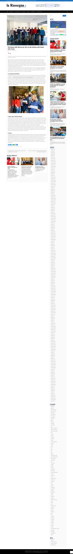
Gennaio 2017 (53, 324)
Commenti (52, 437)
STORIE (28, 11)
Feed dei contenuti (54, 541)
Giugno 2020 (53, 262)
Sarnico (52, 502)
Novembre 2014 (53, 364)
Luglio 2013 (53, 387)
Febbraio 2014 (53, 378)
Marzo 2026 (53, 157)
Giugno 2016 (53, 335)
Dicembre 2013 (53, 381)
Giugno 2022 (53, 225)
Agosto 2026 (53, 149)
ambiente (52, 421)
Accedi (52, 540)
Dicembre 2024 (53, 180)
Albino (52, 420)
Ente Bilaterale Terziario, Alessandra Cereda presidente (40, 168)
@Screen (52, 408)
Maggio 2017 (53, 318)
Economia (52, 443)
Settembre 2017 (53, 312)
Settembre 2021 (53, 239)
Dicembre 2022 (53, 216)
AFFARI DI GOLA (39, 11)
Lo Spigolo (52, 481)
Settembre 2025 (53, 166)
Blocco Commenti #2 (54, 429)
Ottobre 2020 (53, 256)
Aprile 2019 (53, 283)
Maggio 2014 (53, 373)
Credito (52, 440)
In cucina (52, 467)
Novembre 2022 (53, 218)
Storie (52, 514)
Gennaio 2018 (53, 306)
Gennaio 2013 (53, 396)
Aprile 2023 (53, 210)
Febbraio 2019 (53, 286)
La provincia (53, 475)
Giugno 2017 (53, 317)
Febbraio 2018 (53, 305)
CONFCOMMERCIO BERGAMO (32, 0)
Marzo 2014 (53, 376)
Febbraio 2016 (53, 341)
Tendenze (52, 516)
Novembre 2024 (53, 181)
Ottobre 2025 (53, 164)
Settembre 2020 (53, 257)
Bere (51, 426)
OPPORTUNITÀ (17, 11)
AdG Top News (53, 414)
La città (52, 473)
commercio (52, 438)
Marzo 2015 (53, 358)
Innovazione (53, 470)
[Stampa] (10, 54)
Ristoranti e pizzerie (54, 499)
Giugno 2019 (53, 280)
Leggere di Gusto (53, 478)
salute (52, 501)
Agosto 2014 (53, 369)
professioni (52, 496)
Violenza (21, 146)
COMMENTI (33, 11)
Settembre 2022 (53, 221)
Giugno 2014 (53, 372)
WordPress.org (53, 544)
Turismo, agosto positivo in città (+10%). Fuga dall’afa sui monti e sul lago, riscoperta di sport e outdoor (58, 103)
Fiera (51, 450)
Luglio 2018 (53, 297)
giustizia (52, 453)
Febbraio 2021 (53, 250)
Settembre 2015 (53, 349)
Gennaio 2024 (53, 196)
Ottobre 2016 (53, 329)
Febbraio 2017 (53, 323)
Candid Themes (45, 552)
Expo (52, 447)
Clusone (52, 434)
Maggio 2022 (53, 227)
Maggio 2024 (53, 190)
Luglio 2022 (53, 224)
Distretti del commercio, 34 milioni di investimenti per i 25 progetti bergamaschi (57, 85)
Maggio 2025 (53, 172)
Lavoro (52, 476)
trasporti (52, 522)
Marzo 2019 (53, 285)
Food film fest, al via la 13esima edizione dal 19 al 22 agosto (27, 170)
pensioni (52, 490)
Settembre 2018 (53, 294)
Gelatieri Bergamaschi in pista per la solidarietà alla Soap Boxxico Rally (57, 138)
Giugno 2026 (53, 152)
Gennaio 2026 (53, 160)
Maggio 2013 (53, 390)
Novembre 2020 (53, 254)
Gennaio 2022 (53, 233)
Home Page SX (53, 458)
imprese (52, 466)
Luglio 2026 (53, 151)
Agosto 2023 (53, 204)
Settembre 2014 (53, 367)
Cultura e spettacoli (54, 441)
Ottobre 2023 (53, 201)
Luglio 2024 (53, 187)
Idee (51, 461)
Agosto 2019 (53, 277)
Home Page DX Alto (54, 455)
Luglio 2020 (53, 260)
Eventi (52, 446)
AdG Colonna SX (53, 411)
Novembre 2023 (53, 199)
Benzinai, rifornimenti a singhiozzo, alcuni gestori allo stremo (13, 171)
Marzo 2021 (53, 248)
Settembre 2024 (53, 184)
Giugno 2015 (53, 353)
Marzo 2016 (53, 340)
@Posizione (53, 406)
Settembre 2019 (53, 276)
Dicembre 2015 (53, 344)
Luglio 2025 (53, 169)
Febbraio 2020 (53, 268)
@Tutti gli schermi (53, 409)
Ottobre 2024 (53, 183)
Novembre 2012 (53, 399)
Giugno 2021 (53, 244)
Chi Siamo (15, 0)
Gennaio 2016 (53, 343)
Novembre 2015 (53, 346)
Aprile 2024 (53, 192)
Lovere (52, 484)
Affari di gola (53, 417)
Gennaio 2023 (53, 215)
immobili (52, 464)
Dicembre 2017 (53, 308)
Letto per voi (53, 479)
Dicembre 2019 (53, 271)
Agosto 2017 (53, 314)
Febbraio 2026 (53, 158)
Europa (52, 444)
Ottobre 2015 (53, 347)
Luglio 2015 (53, 352)
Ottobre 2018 (53, 292)
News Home (53, 487)
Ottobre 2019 (53, 274)
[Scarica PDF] (8, 54)
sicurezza (52, 507)
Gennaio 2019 (53, 288)
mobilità (52, 485)
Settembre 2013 (53, 384)
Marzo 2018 (53, 303)
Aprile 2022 (53, 228)
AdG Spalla (52, 412)
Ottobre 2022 (53, 219)
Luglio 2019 (53, 279)
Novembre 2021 (53, 236)
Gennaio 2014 (53, 379)
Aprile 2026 (53, 155)
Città (51, 432)
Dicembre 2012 (53, 398)
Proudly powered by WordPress (30, 552)
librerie (18, 146)
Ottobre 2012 (53, 401)
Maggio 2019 (53, 282)
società (52, 510)
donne (16, 146)
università (52, 530)
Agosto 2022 (53, 222)
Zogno (52, 534)
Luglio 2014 (53, 370)
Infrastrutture (53, 469)
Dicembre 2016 (53, 326)
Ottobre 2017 (53, 311)
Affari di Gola (53, 415)
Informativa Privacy (22, 0)
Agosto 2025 (53, 167)
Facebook (66, 0)
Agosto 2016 (53, 332)
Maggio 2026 (53, 154)
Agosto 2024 (53, 186)
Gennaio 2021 (53, 251)
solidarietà (52, 511)
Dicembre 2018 (53, 289)
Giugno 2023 (53, 207)
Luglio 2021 (53, 242)
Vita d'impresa (53, 533)
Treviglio (52, 525)
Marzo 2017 (53, 321)
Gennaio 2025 (53, 178)
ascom (10, 146)
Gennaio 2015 (53, 361)
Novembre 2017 (53, 309)
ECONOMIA (11, 11)
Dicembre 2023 (53, 198)
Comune (14, 146)
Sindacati (52, 508)
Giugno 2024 (53, 189)
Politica (52, 493)
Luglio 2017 (53, 315)
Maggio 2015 (53, 355)
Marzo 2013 (53, 393)
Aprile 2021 (53, 247)
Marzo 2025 (53, 175)
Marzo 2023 (53, 212)
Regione (52, 498)
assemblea (52, 423)
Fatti (51, 449)
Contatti (18, 0)
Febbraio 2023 (53, 213)
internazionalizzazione (54, 472)
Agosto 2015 (53, 350)
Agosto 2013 (53, 385)
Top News (52, 519)
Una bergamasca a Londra (55, 528)
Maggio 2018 (53, 300)
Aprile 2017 (53, 320)
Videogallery (53, 531)
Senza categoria (53, 505)
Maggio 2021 (53, 245)
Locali (52, 482)
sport (52, 513)
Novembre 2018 (53, 291)
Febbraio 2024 (53, 195)
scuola (52, 504)
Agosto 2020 (53, 259)
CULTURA (23, 11)
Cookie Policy (26, 0)
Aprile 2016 (53, 338)
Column (52, 435)
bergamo (12, 146)
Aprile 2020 (53, 265)
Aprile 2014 (53, 375)
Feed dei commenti (54, 543)
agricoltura (52, 418)
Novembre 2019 (53, 273)
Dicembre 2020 (53, 253)
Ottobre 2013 (53, 382)
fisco (51, 452)
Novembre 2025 (53, 163)
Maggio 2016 (53, 337)
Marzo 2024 (53, 193)
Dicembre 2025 (53, 161)
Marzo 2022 (53, 230)
